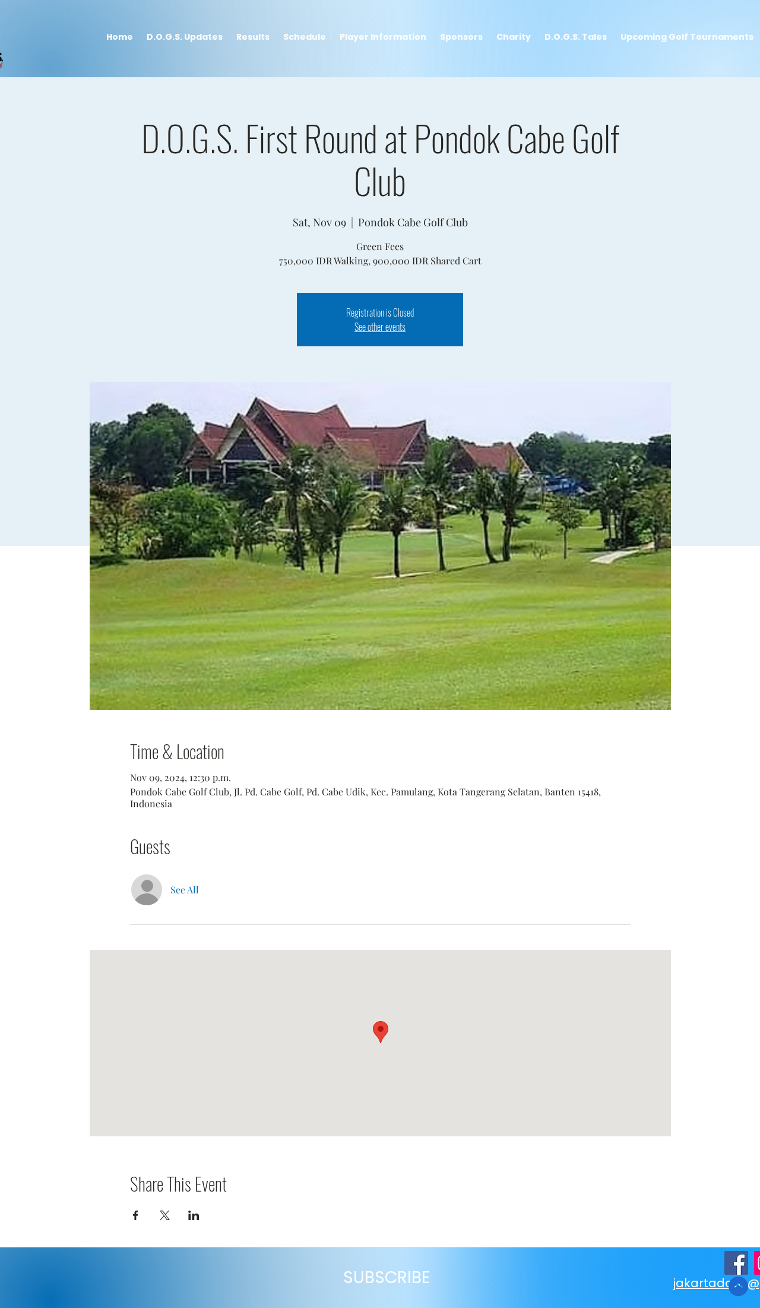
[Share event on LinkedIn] (194, 1215)
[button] (252, 37)
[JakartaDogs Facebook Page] (736, 1263)
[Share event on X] (164, 1215)
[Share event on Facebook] (135, 1215)
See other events (380, 327)
